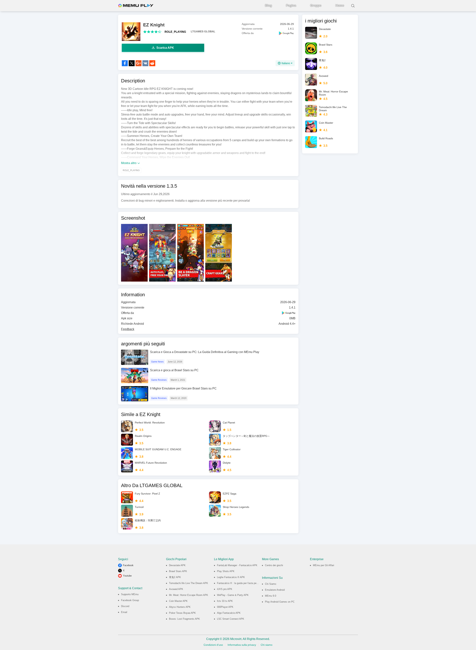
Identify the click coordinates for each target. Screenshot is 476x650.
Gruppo (315, 5)
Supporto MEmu (130, 594)
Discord (125, 606)
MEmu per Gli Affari (323, 565)
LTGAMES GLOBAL (203, 31)
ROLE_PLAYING (175, 31)
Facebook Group (130, 600)
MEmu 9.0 (270, 595)
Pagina (291, 5)
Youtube (127, 575)
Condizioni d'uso (213, 644)
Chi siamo (266, 644)
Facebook (128, 565)
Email (124, 612)
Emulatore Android (275, 589)
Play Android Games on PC (280, 601)
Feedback (127, 329)
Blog (268, 5)
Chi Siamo (270, 583)
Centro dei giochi (274, 565)
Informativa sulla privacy (242, 644)
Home (339, 5)
